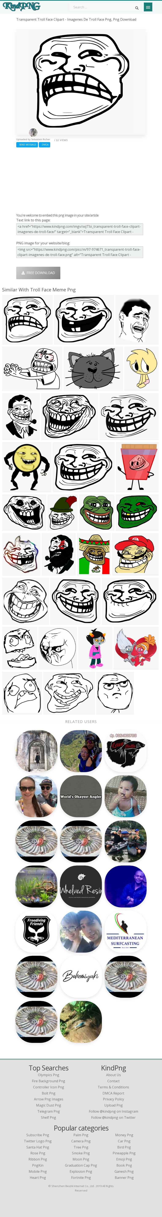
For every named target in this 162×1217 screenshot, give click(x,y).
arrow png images (48, 1099)
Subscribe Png (37, 1135)
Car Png (124, 1141)
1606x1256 (108, 437)
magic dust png (48, 1105)
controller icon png (48, 1087)
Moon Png (81, 1159)
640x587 (121, 667)
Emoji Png (124, 1159)
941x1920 (86, 667)
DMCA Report (113, 1093)
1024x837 (49, 437)
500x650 (55, 528)
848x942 (46, 667)
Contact (113, 1081)
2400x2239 (59, 622)
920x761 (124, 490)
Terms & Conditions (113, 1087)
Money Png (124, 1135)
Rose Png (37, 1153)
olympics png (48, 1075)
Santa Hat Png (37, 1147)
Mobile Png (38, 1171)
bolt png (48, 1093)
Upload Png (113, 1105)
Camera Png (81, 1141)
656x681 (132, 388)
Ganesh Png (124, 1171)
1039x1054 (11, 490)
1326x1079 (63, 342)
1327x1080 (125, 528)
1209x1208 (11, 622)
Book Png (124, 1165)
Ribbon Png (37, 1159)
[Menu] (148, 7)
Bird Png (124, 1147)
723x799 (10, 573)
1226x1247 (88, 528)
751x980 (84, 573)
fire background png (48, 1081)
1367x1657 (11, 667)
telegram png (48, 1111)
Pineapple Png (124, 1153)
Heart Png (38, 1177)
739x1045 (11, 437)
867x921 (10, 712)
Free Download (40, 273)
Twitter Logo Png (38, 1141)
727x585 (60, 490)
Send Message (27, 144)
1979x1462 (73, 388)
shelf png (48, 1117)
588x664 (123, 342)
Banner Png (124, 1177)
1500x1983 (51, 573)
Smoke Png (81, 1153)
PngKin (37, 1165)
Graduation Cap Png (81, 1165)
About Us (113, 1075)
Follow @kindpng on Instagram (113, 1111)
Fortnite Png (81, 1177)
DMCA (44, 144)
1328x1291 (11, 342)
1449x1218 (52, 712)
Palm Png (80, 1135)
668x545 (109, 622)
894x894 (10, 388)
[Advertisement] (81, 179)
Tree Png (81, 1147)
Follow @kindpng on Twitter (113, 1117)
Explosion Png (81, 1171)
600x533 (120, 573)
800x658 (10, 528)
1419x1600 (105, 712)
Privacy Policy (113, 1099)
